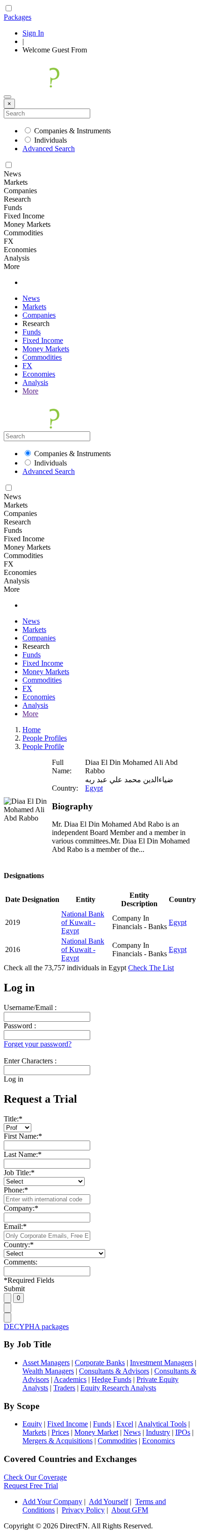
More (30, 391)
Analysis (35, 382)
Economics (158, 1441)
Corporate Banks (100, 1363)
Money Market (96, 1432)
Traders (64, 1388)
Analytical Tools (162, 1424)
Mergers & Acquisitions (57, 1441)
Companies (39, 315)
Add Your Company (52, 1501)
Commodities (42, 357)
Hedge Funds (111, 1379)
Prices (60, 1432)
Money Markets (45, 349)
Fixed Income (42, 340)
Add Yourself (108, 1501)
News (31, 298)
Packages (17, 17)
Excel (124, 1424)
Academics (70, 1379)
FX (27, 366)
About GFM (129, 1510)
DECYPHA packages (36, 1326)
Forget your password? (38, 1044)
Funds (31, 332)
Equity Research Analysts (118, 1388)
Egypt (94, 788)
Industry (158, 1432)
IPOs (182, 1432)
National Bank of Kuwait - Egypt (82, 922)
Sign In (33, 33)
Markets (34, 307)
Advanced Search (48, 149)
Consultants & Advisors (114, 1371)
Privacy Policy (83, 1510)
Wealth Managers (48, 1371)
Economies (38, 374)
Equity (32, 1424)
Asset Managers (46, 1363)
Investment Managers (161, 1363)
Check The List (151, 968)
